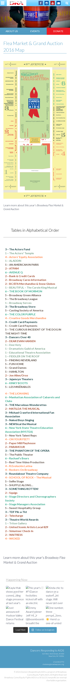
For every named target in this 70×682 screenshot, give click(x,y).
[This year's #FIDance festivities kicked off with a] (35, 595)
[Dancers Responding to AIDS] (16, 3)
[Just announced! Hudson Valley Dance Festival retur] (15, 615)
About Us (12, 31)
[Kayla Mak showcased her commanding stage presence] (15, 595)
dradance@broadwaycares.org (53, 664)
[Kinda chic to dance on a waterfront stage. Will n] (55, 595)
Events (35, 31)
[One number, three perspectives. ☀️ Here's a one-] (55, 615)
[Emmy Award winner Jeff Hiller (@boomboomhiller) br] (35, 615)
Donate (58, 31)
